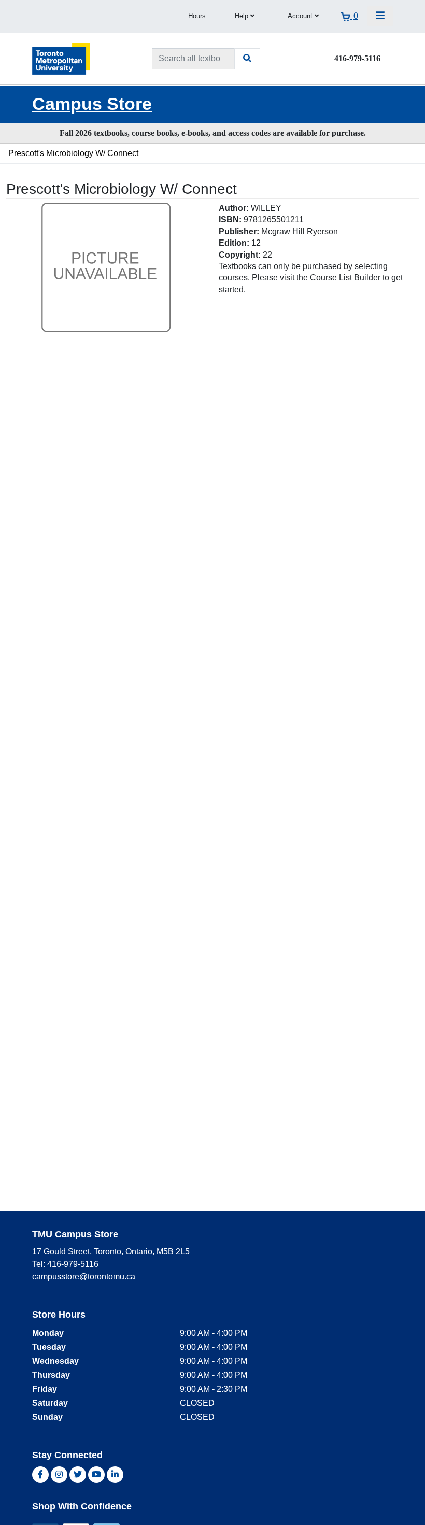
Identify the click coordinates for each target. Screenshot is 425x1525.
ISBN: (230, 219)
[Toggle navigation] (380, 16)
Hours (197, 16)
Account (301, 16)
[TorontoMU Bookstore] (61, 58)
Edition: (234, 242)
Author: (234, 208)
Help (242, 16)
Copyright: (240, 254)
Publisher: (239, 231)
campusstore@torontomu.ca (83, 1276)
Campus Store (92, 104)
